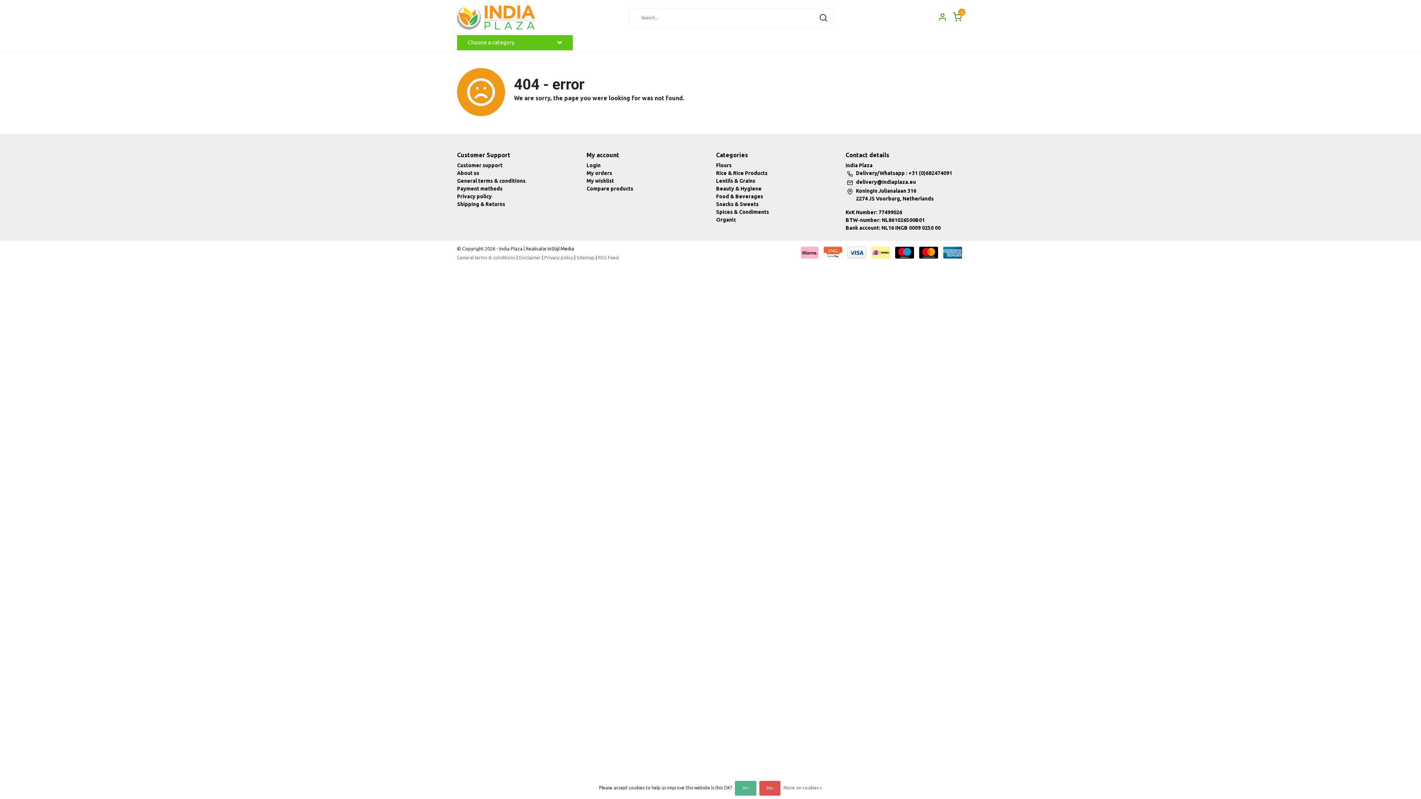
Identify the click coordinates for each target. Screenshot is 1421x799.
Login (594, 165)
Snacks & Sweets (737, 204)
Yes (745, 788)
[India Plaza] (496, 18)
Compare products (610, 189)
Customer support (480, 165)
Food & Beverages (739, 196)
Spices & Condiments (742, 212)
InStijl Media (560, 248)
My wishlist (600, 181)
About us (468, 173)
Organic (726, 220)
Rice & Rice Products (741, 173)
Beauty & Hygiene (739, 189)
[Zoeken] (823, 18)
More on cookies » (802, 787)
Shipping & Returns (481, 204)
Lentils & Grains (735, 181)
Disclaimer (530, 257)
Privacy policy (474, 196)
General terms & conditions (491, 181)
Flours (724, 165)
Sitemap (586, 257)
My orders (599, 173)
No (770, 788)
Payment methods (480, 189)
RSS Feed (608, 257)
